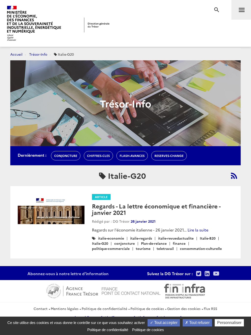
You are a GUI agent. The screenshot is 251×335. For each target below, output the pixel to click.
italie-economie (111, 238)
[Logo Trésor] (97, 25)
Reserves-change (169, 156)
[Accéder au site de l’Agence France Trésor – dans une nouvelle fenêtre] (72, 290)
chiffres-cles (98, 156)
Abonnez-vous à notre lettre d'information (68, 273)
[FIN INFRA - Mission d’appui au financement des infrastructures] (184, 290)
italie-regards (141, 238)
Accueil (16, 54)
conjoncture (65, 156)
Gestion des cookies (184, 308)
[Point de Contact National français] (131, 290)
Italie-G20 (100, 243)
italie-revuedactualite (176, 238)
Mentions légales (64, 308)
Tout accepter (165, 323)
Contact (41, 308)
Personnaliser (229, 323)
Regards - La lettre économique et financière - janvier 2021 (156, 209)
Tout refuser (199, 323)
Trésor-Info (38, 54)
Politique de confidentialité (104, 308)
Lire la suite (198, 229)
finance (179, 243)
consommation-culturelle (201, 248)
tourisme (143, 248)
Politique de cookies (147, 308)
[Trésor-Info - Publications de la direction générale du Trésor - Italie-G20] (234, 175)
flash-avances (132, 156)
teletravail (165, 248)
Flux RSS (210, 308)
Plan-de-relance (154, 243)
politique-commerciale (111, 248)
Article (101, 197)
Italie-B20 (207, 238)
